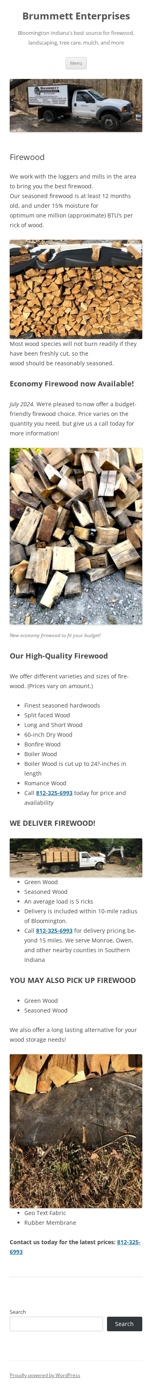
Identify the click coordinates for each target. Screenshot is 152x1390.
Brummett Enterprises (76, 16)
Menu (76, 63)
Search (18, 1311)
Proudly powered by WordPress (45, 1375)
